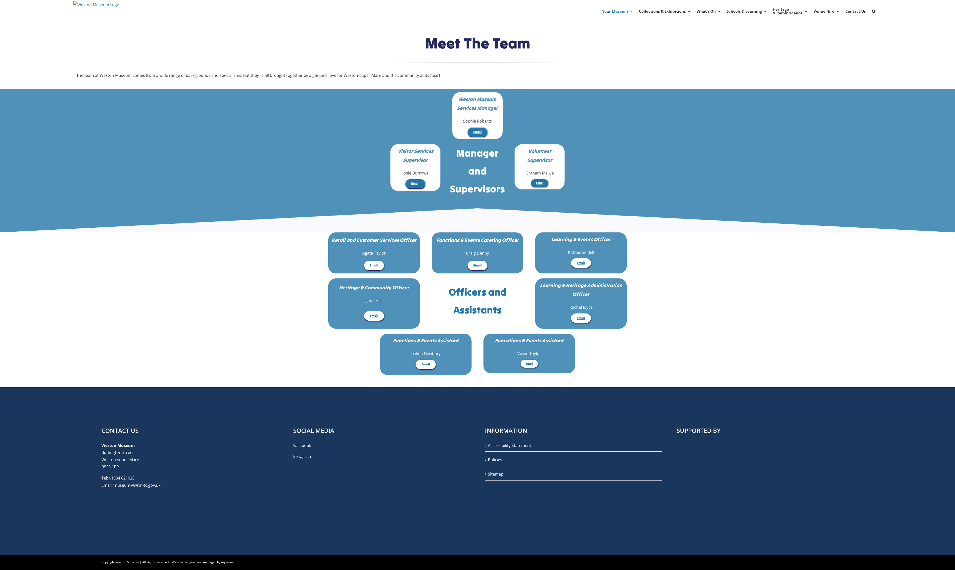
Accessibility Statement (509, 445)
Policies (495, 459)
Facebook (302, 445)
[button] (873, 11)
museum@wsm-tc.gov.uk (137, 485)
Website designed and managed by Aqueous (202, 562)
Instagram (302, 456)
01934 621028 (122, 478)
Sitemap (495, 474)
